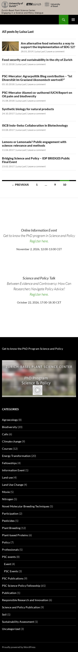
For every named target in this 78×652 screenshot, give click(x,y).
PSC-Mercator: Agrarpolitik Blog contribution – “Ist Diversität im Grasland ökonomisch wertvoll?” (37, 78)
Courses (7, 448)
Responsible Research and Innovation (25, 600)
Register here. (39, 241)
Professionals (10, 549)
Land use (7, 477)
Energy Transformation (16, 456)
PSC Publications (12, 578)
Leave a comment (55, 51)
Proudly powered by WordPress (18, 647)
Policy (6, 542)
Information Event (13, 470)
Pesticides (8, 520)
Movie (6, 492)
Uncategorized (11, 629)
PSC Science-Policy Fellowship (21, 585)
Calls (5, 434)
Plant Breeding (11, 528)
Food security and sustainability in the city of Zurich (37, 59)
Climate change (11, 441)
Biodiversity (9, 427)
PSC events (9, 556)
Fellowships (9, 463)
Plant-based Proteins (15, 535)
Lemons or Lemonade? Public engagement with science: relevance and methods (34, 143)
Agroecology (10, 419)
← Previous (20, 184)
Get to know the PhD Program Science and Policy (32, 348)
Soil (4, 614)
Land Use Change (12, 484)
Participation (10, 513)
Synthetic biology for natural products (28, 109)
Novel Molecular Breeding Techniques (25, 506)
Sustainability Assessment (18, 621)
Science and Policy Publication (21, 607)
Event (7, 564)
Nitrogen (7, 499)
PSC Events (11, 571)
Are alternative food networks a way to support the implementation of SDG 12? (48, 45)
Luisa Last (40, 51)
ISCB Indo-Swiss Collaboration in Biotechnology (35, 125)
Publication (9, 593)
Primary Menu (73, 19)
